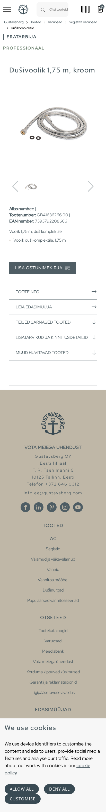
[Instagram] (65, 507)
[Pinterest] (52, 507)
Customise (23, 799)
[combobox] (58, 9)
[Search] (43, 9)
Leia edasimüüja (34, 307)
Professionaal (24, 48)
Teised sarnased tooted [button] (43, 322)
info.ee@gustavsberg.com (53, 493)
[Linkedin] (38, 507)
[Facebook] (25, 507)
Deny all (59, 789)
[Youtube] (78, 507)
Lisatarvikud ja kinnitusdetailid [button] (52, 337)
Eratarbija (22, 36)
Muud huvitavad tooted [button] (42, 352)
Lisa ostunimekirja (39, 267)
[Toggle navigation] (7, 9)
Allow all (22, 789)
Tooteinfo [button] (27, 291)
